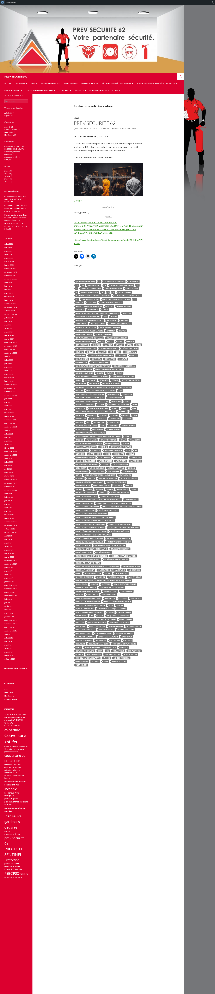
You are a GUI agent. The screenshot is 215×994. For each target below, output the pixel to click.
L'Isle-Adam (136, 457)
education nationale (99, 408)
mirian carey (122, 489)
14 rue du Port (94, 285)
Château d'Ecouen (129, 348)
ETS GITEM (80, 415)
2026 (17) (8, 171)
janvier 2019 (9, 518)
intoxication (82, 450)
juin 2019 (8, 501)
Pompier (79, 595)
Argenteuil (112, 320)
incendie (103, 447)
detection (94, 384)
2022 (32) (8, 181)
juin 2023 (8, 363)
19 (138, 285)
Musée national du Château (88, 563)
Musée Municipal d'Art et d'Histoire (91, 556)
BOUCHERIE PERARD (103, 334)
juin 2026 (8, 247)
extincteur (81, 419)
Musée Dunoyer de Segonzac (119, 542)
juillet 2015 (8, 638)
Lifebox (131, 468)
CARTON (7, 720)
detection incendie (111, 384)
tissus (19, 877)
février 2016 (9, 613)
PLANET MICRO (127, 591)
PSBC (8, 873)
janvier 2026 (9, 265)
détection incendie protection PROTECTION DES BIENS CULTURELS (103, 387)
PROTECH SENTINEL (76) (14, 149)
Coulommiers (82, 359)
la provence (135, 461)
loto (78, 475)
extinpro (127, 419)
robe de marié (126, 619)
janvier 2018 (9, 557)
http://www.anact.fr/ (86, 447)
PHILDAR (94, 584)
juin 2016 (8, 603)
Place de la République (86, 588)
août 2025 (8, 283)
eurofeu (114, 415)
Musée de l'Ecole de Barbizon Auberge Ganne (122, 507)
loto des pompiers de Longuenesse (100, 475)
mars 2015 (8, 652)
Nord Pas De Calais (93, 573)
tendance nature (112, 654)
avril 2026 (8, 254)
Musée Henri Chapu (84, 552)
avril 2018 (8, 546)
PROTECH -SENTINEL (12, 90)
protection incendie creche (88, 602)
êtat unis (134, 412)
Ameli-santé (93, 310)
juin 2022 (8, 399)
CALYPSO (96, 345)
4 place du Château (89, 292)
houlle (126, 443)
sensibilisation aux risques (124, 644)
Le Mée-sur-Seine (97, 468)
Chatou (79, 352)
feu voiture (114, 422)
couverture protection (124, 366)
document (127, 394)
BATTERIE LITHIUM (18, 717)
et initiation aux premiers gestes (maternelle (95, 412)
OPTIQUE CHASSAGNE (84, 577)
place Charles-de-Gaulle (125, 584)
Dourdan (116, 401)
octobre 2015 (9, 627)
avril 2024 (8, 328)
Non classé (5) (9, 132)
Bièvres (122, 331)
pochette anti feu (12, 834)
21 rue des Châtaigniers (91, 289)
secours (127, 640)
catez (138, 345)
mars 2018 (8, 550)
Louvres (80, 478)
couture (123, 359)
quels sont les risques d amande (112, 609)
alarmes (80, 310)
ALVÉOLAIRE (16, 715)
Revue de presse (71, 83)
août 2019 (8, 494)
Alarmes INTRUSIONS (89, 83)
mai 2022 (8, 402)
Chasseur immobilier (109, 348)
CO (111, 352)
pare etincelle (134, 577)
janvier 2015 (9, 655)
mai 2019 (8, 504)
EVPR (135, 415)
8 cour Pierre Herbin (90, 299)
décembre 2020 (10, 451)
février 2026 (9, 261)
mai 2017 (8, 571)
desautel (104, 380)
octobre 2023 (9, 349)
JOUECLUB (80, 454)
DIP (120, 391)
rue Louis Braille (106, 630)
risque (100, 616)
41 (103, 292)
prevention (110, 598)
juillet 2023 (8, 360)
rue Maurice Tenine (126, 630)
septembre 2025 (10, 279)
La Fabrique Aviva (11, 793)
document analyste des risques (90, 398)
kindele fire (119, 454)
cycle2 (110, 373)
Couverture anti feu (100, 362)
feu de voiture (10, 775)
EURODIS (103, 415)
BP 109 (101, 341)
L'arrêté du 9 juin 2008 (85, 457)
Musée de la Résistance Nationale (90, 524)
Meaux (79, 489)
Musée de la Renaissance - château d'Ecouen (95, 521)
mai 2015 (8, 645)
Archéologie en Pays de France (89, 320)
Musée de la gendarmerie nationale (91, 514)
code (118, 352)
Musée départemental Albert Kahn (91, 531)
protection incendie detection (117, 602)
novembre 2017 (10, 560)
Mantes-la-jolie (83, 486)
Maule (129, 486)
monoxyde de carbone (86, 493)
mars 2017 (8, 578)
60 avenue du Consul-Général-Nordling (93, 296)
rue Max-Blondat (83, 633)
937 (135, 299)
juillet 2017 (8, 567)
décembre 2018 (10, 522)
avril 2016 (8, 606)
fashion (79, 422)
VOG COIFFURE (82, 661)
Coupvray (96, 359)
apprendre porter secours (88, 317)
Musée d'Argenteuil (84, 503)
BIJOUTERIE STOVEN (84, 334)
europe (125, 415)
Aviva (23, 714)
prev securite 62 (109, 595)
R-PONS (110, 612)
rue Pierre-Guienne (104, 633)
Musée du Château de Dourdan (89, 542)
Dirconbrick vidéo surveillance (90, 394)
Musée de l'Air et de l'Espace (87, 507)
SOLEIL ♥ (79, 654)
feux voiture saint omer (86, 426)
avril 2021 (8, 444)
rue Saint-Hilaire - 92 (124, 633)
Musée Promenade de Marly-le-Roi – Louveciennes (97, 566)
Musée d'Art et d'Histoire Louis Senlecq (114, 503)
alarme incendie (124, 306)
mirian (110, 489)
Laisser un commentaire (125, 129)
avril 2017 (8, 574)
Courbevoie (110, 359)
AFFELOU (79, 303)
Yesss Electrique (119, 661)
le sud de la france (116, 468)
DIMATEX (79, 391)
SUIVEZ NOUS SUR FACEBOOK (15, 669)
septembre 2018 (10, 532)
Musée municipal (103, 552)
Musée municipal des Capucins (123, 556)
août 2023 (8, 356)
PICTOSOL (106, 584)
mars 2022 (8, 409)
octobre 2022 (9, 392)
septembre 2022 (10, 395)
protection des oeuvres (12, 866)
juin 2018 (8, 539)
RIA (92, 616)
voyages (95, 661)
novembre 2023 (10, 346)
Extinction (114, 419)
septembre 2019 (10, 490)
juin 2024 (8, 321)
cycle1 (100, 373)
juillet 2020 (8, 462)
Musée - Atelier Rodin (120, 493)
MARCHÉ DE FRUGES (102, 486)
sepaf (78, 647)
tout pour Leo (130, 654)
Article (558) (9, 113)
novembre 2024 (10, 307)
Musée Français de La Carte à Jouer (110, 545)
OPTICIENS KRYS (121, 573)
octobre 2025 (9, 275)
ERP (134, 408)
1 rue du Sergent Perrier (114, 282)
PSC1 (111, 605)
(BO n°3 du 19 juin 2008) (85, 282)
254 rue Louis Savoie (113, 289)
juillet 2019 (8, 497)
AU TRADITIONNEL (98, 324)
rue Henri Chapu (134, 626)
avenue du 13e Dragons (110, 327)
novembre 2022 (10, 388)
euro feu (92, 415)
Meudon (99, 489)
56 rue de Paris (124, 292)
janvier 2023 (9, 381)
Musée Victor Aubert (85, 570)
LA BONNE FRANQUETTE (85, 461)
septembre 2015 (10, 631)
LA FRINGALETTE (105, 461)
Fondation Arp (128, 426)
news (33, 83)
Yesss (105, 661)
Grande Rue (135, 440)
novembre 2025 (10, 272)
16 (105, 285)
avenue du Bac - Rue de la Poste (89, 331)
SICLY (100, 651)
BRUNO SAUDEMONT (101, 129)
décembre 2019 (10, 479)
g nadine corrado (108, 440)
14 (83, 285)
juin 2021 (8, 437)
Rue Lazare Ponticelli (85, 630)
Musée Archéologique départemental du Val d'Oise (98, 500)
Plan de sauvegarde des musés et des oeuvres (156, 83)
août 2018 (8, 536)
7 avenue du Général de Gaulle (127, 296)
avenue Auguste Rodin (86, 327)
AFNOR (8, 714)
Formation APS (113, 429)
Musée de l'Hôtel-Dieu (85, 510)
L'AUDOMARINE (104, 457)
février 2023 (9, 377)
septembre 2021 (10, 427)
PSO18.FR (24, 874)
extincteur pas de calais (12, 767)
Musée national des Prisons (116, 559)
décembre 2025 (10, 268)
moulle (103, 493)
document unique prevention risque (92, 401)
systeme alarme (94, 654)
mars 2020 (8, 472)
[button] (108, 179)
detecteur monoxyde (131, 380)
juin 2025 (8, 286)
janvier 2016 (9, 617)
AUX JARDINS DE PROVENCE (120, 324)
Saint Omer (127, 637)
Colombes (80, 355)
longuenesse (113, 471)
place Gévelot (110, 591)
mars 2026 (8, 258)
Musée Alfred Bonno (110, 496)
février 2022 (9, 413)
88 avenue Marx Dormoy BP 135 (116, 299)
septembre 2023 (10, 353)
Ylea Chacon (81, 665)
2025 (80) (8, 173)
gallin (123, 440)
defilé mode (90, 380)
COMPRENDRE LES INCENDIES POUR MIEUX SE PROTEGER (15, 199)
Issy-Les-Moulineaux (113, 450)
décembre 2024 (10, 304)
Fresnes (79, 440)
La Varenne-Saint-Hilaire (87, 464)
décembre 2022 (10, 385)
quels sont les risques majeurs (89, 612)
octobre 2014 (9, 659)
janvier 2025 (9, 300)
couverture (81, 362)
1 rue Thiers (134, 282)
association (81, 324)
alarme (109, 306)
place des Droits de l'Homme (112, 588)
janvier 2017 (9, 581)
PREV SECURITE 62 (15, 76)
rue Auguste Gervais (97, 623)
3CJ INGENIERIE (65, 90)
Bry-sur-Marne (82, 345)
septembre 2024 (10, 314)
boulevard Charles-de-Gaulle (89, 338)
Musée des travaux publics (118, 538)
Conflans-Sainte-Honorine (101, 355)
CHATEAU (8, 723)
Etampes (123, 412)
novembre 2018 (10, 525)
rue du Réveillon (97, 626)
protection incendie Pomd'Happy (90, 605)
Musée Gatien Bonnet (120, 549)
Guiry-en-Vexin (112, 443)
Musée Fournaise (83, 545)
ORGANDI (101, 577)
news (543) (8, 127)
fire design (113, 426)
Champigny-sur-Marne (86, 348)
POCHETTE (8, 831)
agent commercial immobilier (89, 306)
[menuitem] (2, 2)
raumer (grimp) (124, 612)
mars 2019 (8, 511)
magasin (91, 478)
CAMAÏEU (108, 345)
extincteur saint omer (12, 770)
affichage (91, 303)
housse (7, 778)
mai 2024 (8, 325)
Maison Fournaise (129, 478)
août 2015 (8, 634)
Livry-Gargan (98, 471)
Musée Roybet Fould (131, 566)
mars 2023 (8, 374)
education (80, 408)
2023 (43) (8, 179)
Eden (135, 405)
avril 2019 (8, 508)
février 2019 (9, 515)
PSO (16, 873)
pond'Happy (92, 595)
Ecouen (101, 405)
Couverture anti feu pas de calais (15, 746)
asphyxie (124, 320)
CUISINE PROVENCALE (84, 373)
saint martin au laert (108, 637)
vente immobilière (121, 658)
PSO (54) (7, 159)
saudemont (101, 640)
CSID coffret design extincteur (109, 369)
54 (113, 292)
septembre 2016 (10, 596)
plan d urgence (11, 798)
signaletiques (134, 651)
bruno (120, 341)
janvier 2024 (9, 339)
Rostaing (80, 623)
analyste (127, 313)
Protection (136, 598)
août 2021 (8, 430)
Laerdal (105, 464)
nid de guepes (134, 570)
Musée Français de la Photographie (91, 549)
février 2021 (9, 448)
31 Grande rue (132, 289)
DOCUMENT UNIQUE (116, 398)
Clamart (101, 352)
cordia (133, 355)
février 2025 (9, 297)
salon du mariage (84, 640)
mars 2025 (8, 293)
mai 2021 (8, 441)
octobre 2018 (9, 529)
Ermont (125, 408)
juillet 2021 (8, 434)
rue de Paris (81, 626)
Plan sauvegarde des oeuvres (13, 821)
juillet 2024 (8, 318)
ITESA (128, 450)
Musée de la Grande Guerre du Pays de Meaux (95, 517)
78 (77, 299)
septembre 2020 (10, 455)
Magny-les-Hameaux (108, 478)
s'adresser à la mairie (85, 637)
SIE (107, 651)
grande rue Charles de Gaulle (89, 443)
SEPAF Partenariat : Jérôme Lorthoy (100, 647)
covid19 (7, 764)
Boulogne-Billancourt (117, 338)
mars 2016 (8, 610)
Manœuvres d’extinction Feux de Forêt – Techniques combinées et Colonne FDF (15, 217)
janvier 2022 (9, 416)
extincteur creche (98, 419)
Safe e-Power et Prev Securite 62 (39, 90)
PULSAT (120, 605)
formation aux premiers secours (90, 433)
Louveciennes (125, 475)
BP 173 (110, 341)
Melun (89, 489)
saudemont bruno (10, 877)
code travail (130, 352)
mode (134, 489)
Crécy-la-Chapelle (84, 369)
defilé (78, 380)
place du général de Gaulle (88, 591)
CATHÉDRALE (17, 720)
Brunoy (130, 341)
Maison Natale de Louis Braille (89, 482)
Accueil (7, 83)
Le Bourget (81, 468)
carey (129, 345)
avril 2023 (8, 370)
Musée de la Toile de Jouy (120, 524)
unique (107, 658)
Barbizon (111, 331)
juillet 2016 (8, 599)
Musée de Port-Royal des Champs (90, 528)
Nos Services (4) (10, 135)
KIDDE (107, 454)
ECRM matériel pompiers (119, 405)
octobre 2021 (9, 423)
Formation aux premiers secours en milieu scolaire (98, 436)
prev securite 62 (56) (12, 157)
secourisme (115, 640)
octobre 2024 (9, 311)
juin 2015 (8, 641)
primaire (123, 598)
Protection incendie (13, 869)
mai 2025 (8, 290)
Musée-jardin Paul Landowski (111, 570)
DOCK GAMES (113, 394)
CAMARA (119, 345)
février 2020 (9, 476)
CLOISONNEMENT (12, 726)
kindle (131, 454)
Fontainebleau (82, 429)
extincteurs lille (9, 773)
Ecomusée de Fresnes (85, 405)
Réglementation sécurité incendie (116, 83)
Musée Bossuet (131, 500)
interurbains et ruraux (121, 447)
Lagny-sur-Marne (120, 464)
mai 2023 (8, 367)
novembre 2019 (10, 483)
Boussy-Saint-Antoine (85, 341)
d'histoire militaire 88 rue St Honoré (92, 376)
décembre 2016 (10, 585)
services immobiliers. (85, 651)
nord (78, 573)
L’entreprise (20, 83)
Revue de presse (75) (12, 130)
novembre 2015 (10, 624)
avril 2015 (8, 648)
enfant (115, 408)
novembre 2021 (10, 420)
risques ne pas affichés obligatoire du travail (96, 619)
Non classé (8, 692)
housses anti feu (11, 784)
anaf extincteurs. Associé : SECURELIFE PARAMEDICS (97, 313)
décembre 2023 (10, 342)
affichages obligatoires (111, 303)
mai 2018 (8, 543)
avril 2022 (8, 406)
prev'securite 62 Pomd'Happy (88, 598)
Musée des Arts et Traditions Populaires (93, 535)
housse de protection (15, 781)
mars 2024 (8, 332)
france (128, 436)
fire (103, 426)
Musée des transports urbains (89, 538)
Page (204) (8, 115)
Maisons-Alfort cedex (116, 482)
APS (105, 317)
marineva (118, 486)
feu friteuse (99, 422)
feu (88, 422)
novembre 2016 (10, 588)
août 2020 (8, 458)
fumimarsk (92, 440)
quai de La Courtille (85, 609)
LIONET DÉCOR (82, 471)
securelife (80, 644)
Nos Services (9, 696)
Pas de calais (81, 584)
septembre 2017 (10, 564)
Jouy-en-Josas (94, 454)
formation (98, 429)
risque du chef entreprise (118, 616)
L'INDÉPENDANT (121, 457)
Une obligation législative (87, 658)
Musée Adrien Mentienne (86, 496)
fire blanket (20, 775)
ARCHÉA (114, 317)
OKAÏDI (108, 573)
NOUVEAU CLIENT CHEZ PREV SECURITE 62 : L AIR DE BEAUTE (15, 226)
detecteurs (81, 384)
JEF (136, 450)
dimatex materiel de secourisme (101, 391)
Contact (116, 90)
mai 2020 (8, 465)
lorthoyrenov (129, 471)
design (115, 380)
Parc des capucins (116, 577)
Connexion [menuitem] (11, 2)
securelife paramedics (99, 644)
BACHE (7, 717)
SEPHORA (124, 647)
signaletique (118, 651)
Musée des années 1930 (120, 531)
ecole (127, 401)
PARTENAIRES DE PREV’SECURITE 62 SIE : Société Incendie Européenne (103, 580)
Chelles (90, 352)
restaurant (81, 616)
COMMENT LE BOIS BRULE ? (15, 205)
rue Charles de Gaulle (119, 623)
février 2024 (9, 335)
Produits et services (50, 83)
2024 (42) (8, 176)
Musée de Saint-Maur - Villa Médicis (124, 528)
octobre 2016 (9, 592)
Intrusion (96, 450)
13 (77, 285)
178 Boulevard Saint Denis (121, 285)
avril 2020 (8, 469)
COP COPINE (121, 355)
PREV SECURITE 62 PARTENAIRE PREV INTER (91, 90)
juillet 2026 (8, 244)
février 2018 (9, 553)
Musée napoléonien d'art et (88, 559)
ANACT (105, 310)
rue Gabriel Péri (116, 626)
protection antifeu (11, 863)
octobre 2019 (9, 486)
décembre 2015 (10, 620)
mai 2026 (8, 251)
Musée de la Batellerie (108, 510)
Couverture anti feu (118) (14, 146)
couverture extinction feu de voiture (93, 366)
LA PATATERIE (121, 461)
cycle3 (119, 373)
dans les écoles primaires (123, 376)
